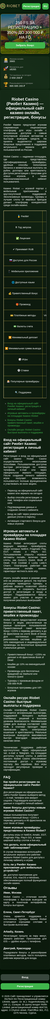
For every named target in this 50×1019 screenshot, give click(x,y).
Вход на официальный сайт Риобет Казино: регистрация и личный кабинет (24, 406)
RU (45, 6)
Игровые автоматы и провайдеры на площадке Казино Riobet (26, 414)
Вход (25, 977)
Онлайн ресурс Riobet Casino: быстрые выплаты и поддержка (25, 431)
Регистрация (31, 6)
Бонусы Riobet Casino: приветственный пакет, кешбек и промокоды (25, 423)
